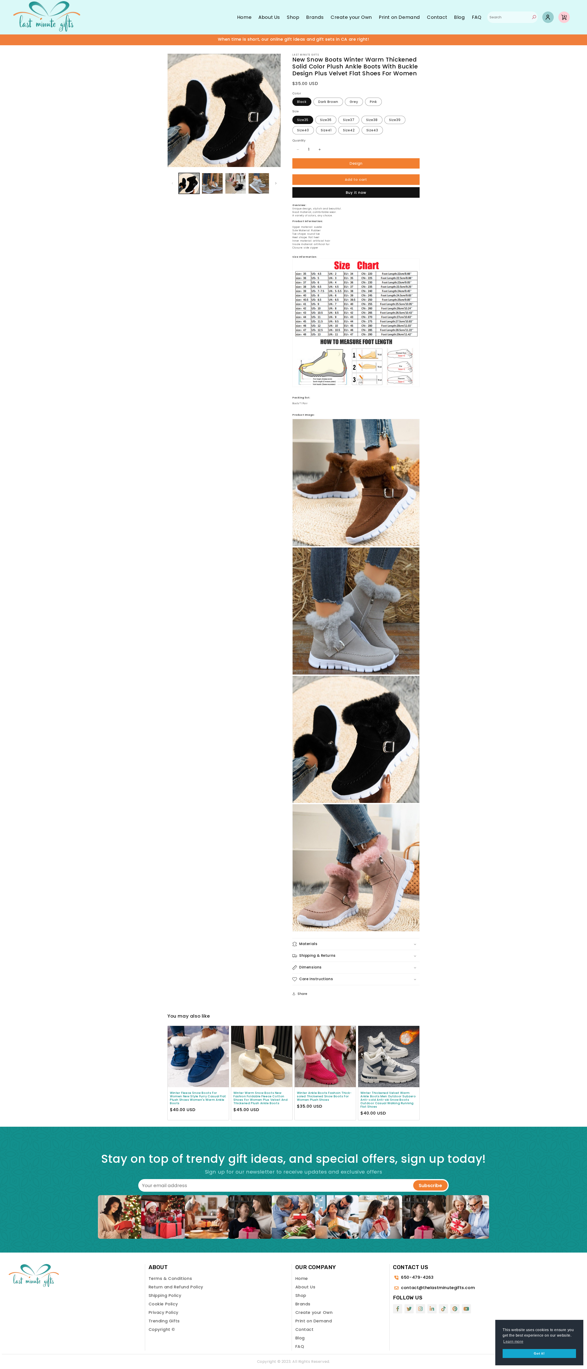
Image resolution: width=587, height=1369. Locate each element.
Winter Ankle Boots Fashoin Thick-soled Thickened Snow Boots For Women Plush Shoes (324, 1096)
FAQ (477, 17)
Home (244, 17)
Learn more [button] (513, 1342)
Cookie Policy (163, 1304)
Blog (459, 17)
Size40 (303, 130)
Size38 (372, 120)
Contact (437, 17)
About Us (269, 17)
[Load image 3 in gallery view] (212, 183)
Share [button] (302, 993)
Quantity (298, 140)
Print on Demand (399, 17)
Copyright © (162, 1329)
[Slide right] (276, 183)
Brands (315, 17)
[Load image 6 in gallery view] (235, 183)
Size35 (302, 120)
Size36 (326, 120)
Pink (373, 101)
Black (302, 101)
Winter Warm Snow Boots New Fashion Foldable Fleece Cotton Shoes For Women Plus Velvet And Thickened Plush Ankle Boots (260, 1098)
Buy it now (356, 192)
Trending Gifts (164, 1321)
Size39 (395, 120)
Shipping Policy (165, 1295)
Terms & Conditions (170, 1278)
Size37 (348, 120)
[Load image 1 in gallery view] (189, 183)
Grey (354, 101)
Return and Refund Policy (176, 1287)
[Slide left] (172, 183)
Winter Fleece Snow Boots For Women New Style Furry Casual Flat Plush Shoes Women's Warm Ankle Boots (198, 1098)
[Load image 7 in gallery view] (258, 183)
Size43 (372, 130)
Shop (293, 17)
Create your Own (351, 17)
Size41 (326, 130)
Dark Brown (328, 101)
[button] (356, 944)
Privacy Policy (163, 1312)
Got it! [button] (539, 1353)
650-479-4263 (417, 1277)
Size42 (349, 130)
